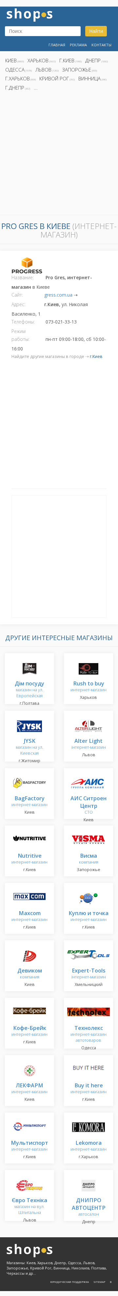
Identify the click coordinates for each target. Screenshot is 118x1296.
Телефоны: (23, 322)
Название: (22, 277)
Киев (11, 60)
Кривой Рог (54, 78)
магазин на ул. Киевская (29, 747)
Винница (89, 78)
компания (88, 859)
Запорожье (76, 69)
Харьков (38, 60)
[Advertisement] (59, 155)
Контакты (101, 44)
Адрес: (18, 304)
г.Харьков (17, 78)
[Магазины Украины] (29, 14)
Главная (57, 44)
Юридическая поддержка (69, 1282)
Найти (96, 31)
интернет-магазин (88, 687)
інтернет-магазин (88, 744)
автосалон (89, 1207)
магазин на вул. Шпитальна (29, 1206)
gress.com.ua (58, 295)
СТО (88, 805)
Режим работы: (20, 335)
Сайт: (17, 295)
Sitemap (99, 1282)
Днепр (93, 60)
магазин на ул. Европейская (29, 690)
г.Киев (66, 60)
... (36, 87)
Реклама (78, 44)
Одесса (15, 69)
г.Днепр (14, 87)
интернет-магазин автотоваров (88, 1034)
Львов (43, 69)
